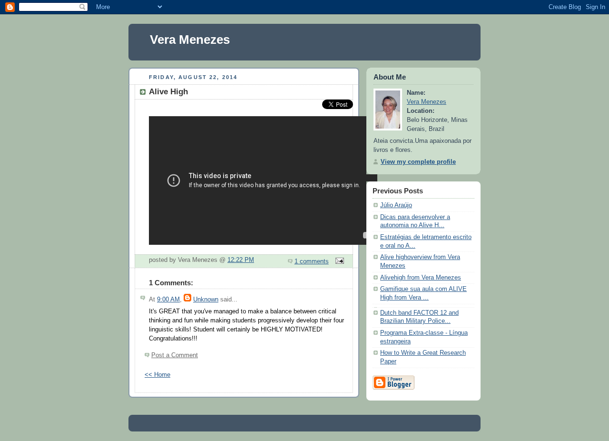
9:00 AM (168, 299)
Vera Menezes (190, 39)
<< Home (157, 374)
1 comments (312, 261)
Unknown (205, 299)
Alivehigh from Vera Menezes (420, 277)
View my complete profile (418, 162)
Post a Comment (174, 355)
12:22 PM (240, 260)
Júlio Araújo (396, 205)
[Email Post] (338, 261)
